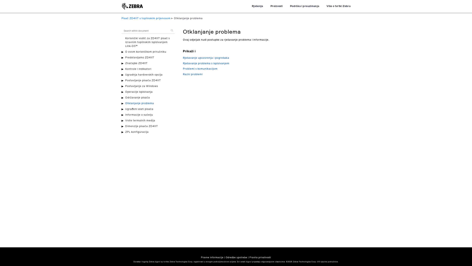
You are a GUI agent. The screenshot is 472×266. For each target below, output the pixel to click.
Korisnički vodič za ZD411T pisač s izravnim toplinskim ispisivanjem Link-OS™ (147, 42)
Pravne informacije (212, 257)
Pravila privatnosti (260, 257)
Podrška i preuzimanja (304, 6)
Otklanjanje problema (139, 103)
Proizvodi (276, 6)
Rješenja (257, 6)
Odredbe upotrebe (236, 257)
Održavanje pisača (137, 97)
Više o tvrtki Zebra (338, 6)
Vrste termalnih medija (140, 120)
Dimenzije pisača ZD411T (141, 126)
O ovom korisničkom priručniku (145, 52)
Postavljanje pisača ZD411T (143, 80)
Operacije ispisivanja (139, 92)
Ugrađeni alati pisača (139, 109)
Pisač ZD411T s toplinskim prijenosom (146, 18)
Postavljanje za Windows (141, 86)
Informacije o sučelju (139, 115)
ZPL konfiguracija (137, 132)
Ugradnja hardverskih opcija (144, 75)
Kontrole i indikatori (138, 69)
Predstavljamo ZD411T (139, 57)
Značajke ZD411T (136, 63)
